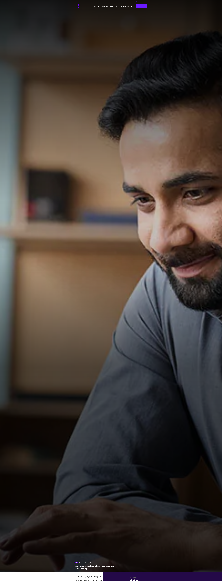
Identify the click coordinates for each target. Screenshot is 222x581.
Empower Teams (113, 6)
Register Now (133, 1)
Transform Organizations (123, 6)
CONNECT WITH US (142, 6)
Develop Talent (105, 6)
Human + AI (96, 6)
